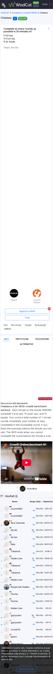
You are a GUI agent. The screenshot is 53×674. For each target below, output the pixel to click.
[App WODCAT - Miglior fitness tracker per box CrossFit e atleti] (23, 4)
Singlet (28, 325)
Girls (6, 325)
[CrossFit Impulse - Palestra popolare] (37, 290)
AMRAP (7, 329)
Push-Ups (10, 38)
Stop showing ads (45, 399)
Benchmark (16, 325)
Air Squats (10, 41)
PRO (36, 6)
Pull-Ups (9, 35)
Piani (44, 4)
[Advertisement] (26, 375)
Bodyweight (40, 325)
